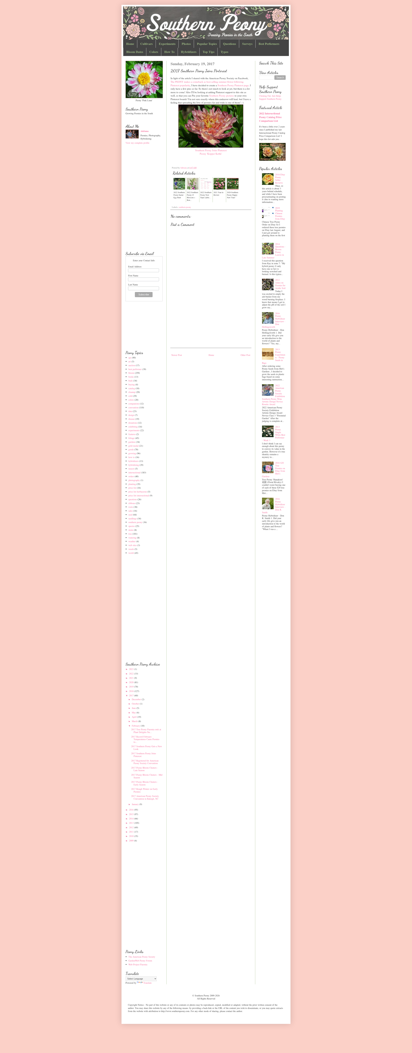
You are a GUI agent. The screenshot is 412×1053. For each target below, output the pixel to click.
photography (134, 480)
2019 (131, 686)
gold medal (133, 445)
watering (132, 537)
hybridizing (133, 464)
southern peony (185, 207)
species (131, 526)
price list (132, 487)
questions (132, 499)
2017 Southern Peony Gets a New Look (146, 748)
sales (130, 510)
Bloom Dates (134, 52)
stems (130, 529)
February (136, 725)
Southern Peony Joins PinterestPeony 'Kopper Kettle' (211, 152)
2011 (131, 831)
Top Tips (208, 52)
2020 (131, 682)
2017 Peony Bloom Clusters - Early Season (144, 783)
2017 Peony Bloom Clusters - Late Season (144, 769)
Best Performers (269, 44)
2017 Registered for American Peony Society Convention (145, 762)
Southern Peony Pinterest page (233, 85)
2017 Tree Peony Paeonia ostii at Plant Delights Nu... (146, 731)
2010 (131, 836)
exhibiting (133, 426)
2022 (131, 673)
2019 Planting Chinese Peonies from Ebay (280, 213)
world (131, 552)
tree (130, 533)
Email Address (134, 266)
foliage (131, 438)
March (135, 721)
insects (131, 468)
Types (224, 52)
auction (131, 365)
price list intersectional (138, 495)
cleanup (131, 392)
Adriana (144, 131)
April (134, 716)
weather (132, 541)
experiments (133, 430)
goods (131, 449)
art (129, 361)
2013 (131, 822)
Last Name (133, 284)
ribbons (131, 503)
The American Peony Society (141, 956)
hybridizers (133, 461)
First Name (133, 275)
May (134, 712)
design (131, 415)
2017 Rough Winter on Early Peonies (144, 790)
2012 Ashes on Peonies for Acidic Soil (280, 283)
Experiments (167, 44)
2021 (131, 677)
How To (169, 52)
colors (131, 399)
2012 (131, 827)
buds (130, 380)
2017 (131, 695)
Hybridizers (188, 52)
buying (131, 384)
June (134, 708)
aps (129, 357)
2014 (131, 818)
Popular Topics (207, 44)
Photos (186, 44)
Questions (229, 44)
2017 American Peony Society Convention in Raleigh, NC (145, 797)
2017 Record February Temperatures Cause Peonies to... (145, 739)
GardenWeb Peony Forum (140, 960)
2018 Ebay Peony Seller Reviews (280, 178)
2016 (131, 809)
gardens (131, 441)
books (131, 376)
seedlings (132, 518)
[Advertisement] (211, 320)
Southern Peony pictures (221, 95)
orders (131, 476)
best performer (135, 369)
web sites (132, 545)
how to (131, 457)
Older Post (245, 355)
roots (130, 506)
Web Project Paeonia (137, 964)
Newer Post (176, 355)
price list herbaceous (137, 491)
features (132, 434)
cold (130, 395)
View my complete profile (137, 142)
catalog (131, 388)
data (130, 411)
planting (132, 484)
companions (133, 403)
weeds (131, 549)
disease (131, 418)
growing (132, 453)
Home (130, 44)
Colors (153, 52)
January (135, 804)
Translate (147, 982)
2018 (131, 691)
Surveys (247, 44)
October (136, 703)
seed (130, 514)
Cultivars (146, 44)
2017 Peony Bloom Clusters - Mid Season (146, 776)
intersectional (134, 472)
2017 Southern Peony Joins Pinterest (143, 755)
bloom (131, 372)
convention (133, 407)
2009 (131, 840)
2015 (131, 814)
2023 (131, 669)
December (137, 699)
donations (132, 422)
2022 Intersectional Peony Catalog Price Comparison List (270, 117)
